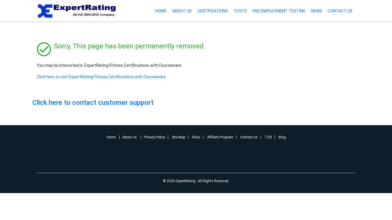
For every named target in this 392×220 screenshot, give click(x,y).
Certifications (212, 11)
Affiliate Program (220, 137)
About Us (182, 11)
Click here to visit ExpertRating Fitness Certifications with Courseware (101, 76)
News (316, 11)
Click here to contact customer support (93, 103)
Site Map (178, 137)
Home (160, 11)
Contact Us (340, 11)
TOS (268, 137)
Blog (282, 137)
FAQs (196, 137)
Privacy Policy (154, 137)
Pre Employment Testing (279, 11)
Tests (240, 11)
